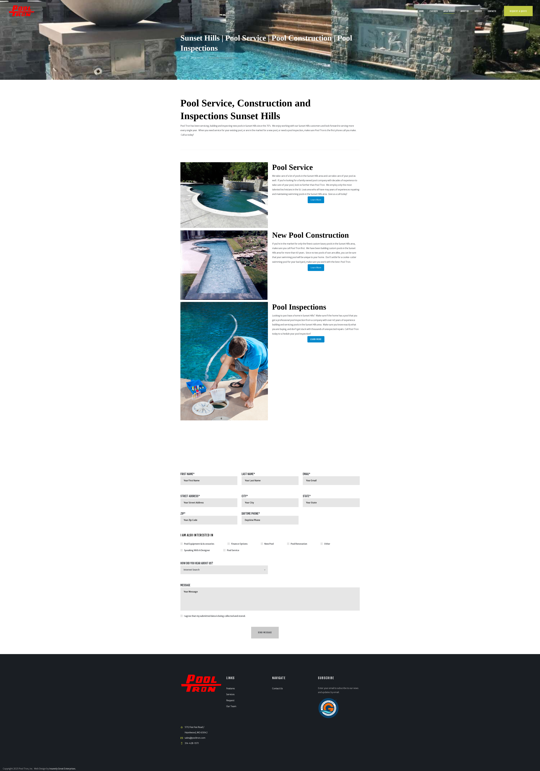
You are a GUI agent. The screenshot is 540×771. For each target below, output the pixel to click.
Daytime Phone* (251, 513)
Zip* (182, 513)
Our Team (231, 706)
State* (307, 496)
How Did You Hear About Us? (196, 563)
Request (230, 700)
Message (185, 585)
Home (183, 58)
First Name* (187, 474)
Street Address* (190, 496)
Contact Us (277, 688)
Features (230, 688)
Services (230, 694)
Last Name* (248, 474)
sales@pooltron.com (195, 738)
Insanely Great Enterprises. (62, 768)
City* (245, 496)
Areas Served (197, 58)
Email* (306, 474)
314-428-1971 (192, 743)
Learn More (316, 200)
